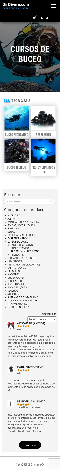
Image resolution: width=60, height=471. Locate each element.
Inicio (7, 100)
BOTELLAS (13, 228)
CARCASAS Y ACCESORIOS (22, 235)
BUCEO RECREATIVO (22, 244)
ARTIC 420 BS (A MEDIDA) (31, 323)
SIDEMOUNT (14, 294)
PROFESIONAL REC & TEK (25, 251)
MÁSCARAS (14, 274)
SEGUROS (13, 290)
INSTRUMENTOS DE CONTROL (24, 264)
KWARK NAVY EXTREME (30, 367)
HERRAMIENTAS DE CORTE (22, 257)
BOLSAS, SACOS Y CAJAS (21, 225)
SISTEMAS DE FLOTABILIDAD (23, 297)
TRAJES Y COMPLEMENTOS (22, 300)
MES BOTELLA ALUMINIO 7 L (32, 401)
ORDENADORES (16, 277)
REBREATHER (18, 254)
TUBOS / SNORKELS (19, 307)
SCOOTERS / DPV (17, 287)
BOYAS (11, 231)
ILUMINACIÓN (15, 261)
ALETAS (12, 218)
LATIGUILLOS (14, 271)
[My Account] (41, 17)
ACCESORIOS (15, 215)
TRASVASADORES (17, 303)
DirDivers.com (15, 4)
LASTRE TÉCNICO (17, 267)
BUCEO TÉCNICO (20, 248)
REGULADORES (16, 284)
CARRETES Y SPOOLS (19, 238)
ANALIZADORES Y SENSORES (23, 222)
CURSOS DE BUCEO (18, 241)
